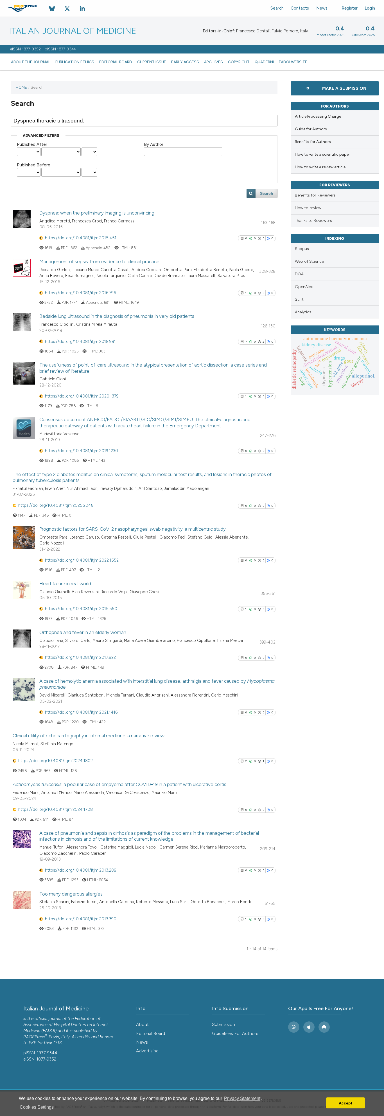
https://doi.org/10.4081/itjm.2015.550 (81, 608)
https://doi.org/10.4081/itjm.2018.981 (80, 341)
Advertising (147, 1050)
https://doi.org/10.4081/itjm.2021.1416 (81, 712)
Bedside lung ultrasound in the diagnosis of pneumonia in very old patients (116, 316)
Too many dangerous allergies (71, 894)
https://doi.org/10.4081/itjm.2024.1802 (55, 760)
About (142, 1024)
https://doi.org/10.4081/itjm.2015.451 (80, 237)
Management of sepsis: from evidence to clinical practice (99, 261)
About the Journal (30, 62)
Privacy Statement (242, 1098)
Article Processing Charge (318, 116)
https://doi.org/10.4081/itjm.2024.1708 (55, 809)
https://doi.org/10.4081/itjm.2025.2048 (56, 505)
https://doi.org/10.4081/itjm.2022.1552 (82, 560)
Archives (213, 62)
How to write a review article (320, 167)
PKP (32, 1042)
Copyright (239, 62)
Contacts (300, 8)
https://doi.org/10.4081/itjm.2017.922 (80, 657)
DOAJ (300, 274)
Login (370, 8)
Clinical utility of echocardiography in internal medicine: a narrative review (88, 735)
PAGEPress (34, 1036)
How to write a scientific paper (322, 154)
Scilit (299, 299)
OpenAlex (304, 286)
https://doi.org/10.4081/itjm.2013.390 (80, 918)
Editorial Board (115, 62)
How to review (308, 208)
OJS (57, 1042)
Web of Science (309, 261)
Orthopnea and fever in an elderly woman (82, 632)
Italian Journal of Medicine (72, 30)
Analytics (303, 312)
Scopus (302, 248)
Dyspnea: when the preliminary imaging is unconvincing (96, 213)
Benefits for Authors (313, 141)
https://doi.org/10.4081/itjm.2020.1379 (82, 396)
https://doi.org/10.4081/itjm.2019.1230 (81, 450)
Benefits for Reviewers (315, 195)
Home (21, 87)
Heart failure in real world (65, 583)
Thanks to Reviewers (313, 220)
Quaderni (264, 62)
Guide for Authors (311, 129)
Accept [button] (345, 1103)
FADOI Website (293, 62)
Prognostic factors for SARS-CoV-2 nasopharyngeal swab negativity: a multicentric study (132, 529)
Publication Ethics (74, 62)
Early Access (185, 62)
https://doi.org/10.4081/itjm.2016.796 (80, 292)
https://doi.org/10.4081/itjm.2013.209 (80, 870)
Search (277, 8)
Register (350, 8)
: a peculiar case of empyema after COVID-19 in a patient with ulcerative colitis (119, 784)
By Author (153, 144)
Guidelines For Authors (235, 1033)
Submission (223, 1024)
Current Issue (151, 62)
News (321, 8)
